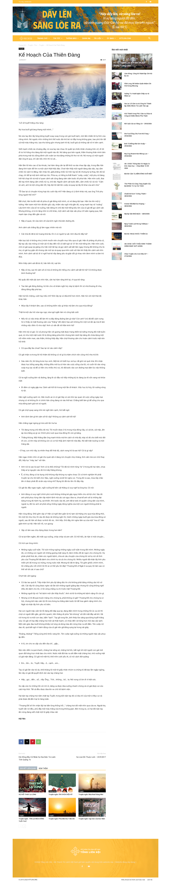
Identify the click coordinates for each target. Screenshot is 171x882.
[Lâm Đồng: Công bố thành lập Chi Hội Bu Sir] (117, 76)
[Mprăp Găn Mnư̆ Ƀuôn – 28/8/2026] (117, 216)
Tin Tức (56, 38)
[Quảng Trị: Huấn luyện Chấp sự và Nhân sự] (117, 96)
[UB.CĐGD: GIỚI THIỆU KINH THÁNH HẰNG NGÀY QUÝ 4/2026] (117, 246)
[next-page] (24, 826)
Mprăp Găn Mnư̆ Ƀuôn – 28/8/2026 (136, 214)
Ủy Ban (110, 38)
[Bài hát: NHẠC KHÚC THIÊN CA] (117, 236)
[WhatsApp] (38, 741)
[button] (149, 38)
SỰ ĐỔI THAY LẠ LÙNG (27, 794)
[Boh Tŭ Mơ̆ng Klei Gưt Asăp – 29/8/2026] (117, 146)
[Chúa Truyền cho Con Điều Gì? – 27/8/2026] (117, 256)
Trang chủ (22, 45)
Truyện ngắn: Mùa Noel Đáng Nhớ (90, 794)
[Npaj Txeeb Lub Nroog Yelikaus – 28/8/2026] (117, 226)
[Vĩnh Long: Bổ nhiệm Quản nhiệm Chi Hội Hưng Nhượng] (117, 86)
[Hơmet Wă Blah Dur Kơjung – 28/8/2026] (117, 206)
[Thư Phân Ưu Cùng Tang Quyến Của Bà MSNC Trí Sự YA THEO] (117, 186)
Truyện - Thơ (32, 45)
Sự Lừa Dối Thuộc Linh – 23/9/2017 (91, 757)
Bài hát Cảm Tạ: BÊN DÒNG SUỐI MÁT (138, 174)
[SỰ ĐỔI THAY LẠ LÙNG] (32, 783)
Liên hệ (149, 880)
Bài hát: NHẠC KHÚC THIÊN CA (136, 234)
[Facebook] (146, 2)
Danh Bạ (86, 38)
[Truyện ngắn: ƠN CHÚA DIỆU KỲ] (62, 783)
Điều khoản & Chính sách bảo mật (133, 880)
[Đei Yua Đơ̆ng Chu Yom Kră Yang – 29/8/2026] (117, 136)
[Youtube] (150, 2)
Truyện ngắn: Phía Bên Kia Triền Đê (61, 819)
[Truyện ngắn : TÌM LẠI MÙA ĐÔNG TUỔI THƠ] (32, 807)
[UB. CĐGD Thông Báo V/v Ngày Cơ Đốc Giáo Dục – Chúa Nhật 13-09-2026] (117, 166)
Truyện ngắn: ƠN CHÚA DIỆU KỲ (60, 794)
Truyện (41, 45)
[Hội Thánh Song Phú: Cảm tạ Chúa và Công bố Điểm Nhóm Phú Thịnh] (117, 116)
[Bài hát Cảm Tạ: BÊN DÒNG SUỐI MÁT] (117, 176)
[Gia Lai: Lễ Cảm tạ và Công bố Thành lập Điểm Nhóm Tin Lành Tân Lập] (117, 106)
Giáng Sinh (52, 791)
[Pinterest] (32, 741)
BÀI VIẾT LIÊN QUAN (28, 768)
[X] (26, 741)
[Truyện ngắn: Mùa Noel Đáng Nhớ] (92, 783)
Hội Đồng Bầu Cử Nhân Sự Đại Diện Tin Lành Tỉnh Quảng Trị (37, 758)
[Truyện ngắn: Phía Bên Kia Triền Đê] (62, 807)
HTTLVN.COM (125, 38)
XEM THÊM (43, 768)
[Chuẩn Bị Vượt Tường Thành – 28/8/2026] (117, 196)
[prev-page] (20, 826)
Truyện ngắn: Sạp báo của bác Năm (91, 819)
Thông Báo (71, 38)
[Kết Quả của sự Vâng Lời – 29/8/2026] (117, 126)
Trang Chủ (42, 38)
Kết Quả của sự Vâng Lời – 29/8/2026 (138, 124)
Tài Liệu (97, 38)
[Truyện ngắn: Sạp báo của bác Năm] (92, 807)
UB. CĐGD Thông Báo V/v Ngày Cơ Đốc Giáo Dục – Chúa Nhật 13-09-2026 (137, 166)
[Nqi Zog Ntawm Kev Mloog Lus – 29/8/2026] (117, 156)
